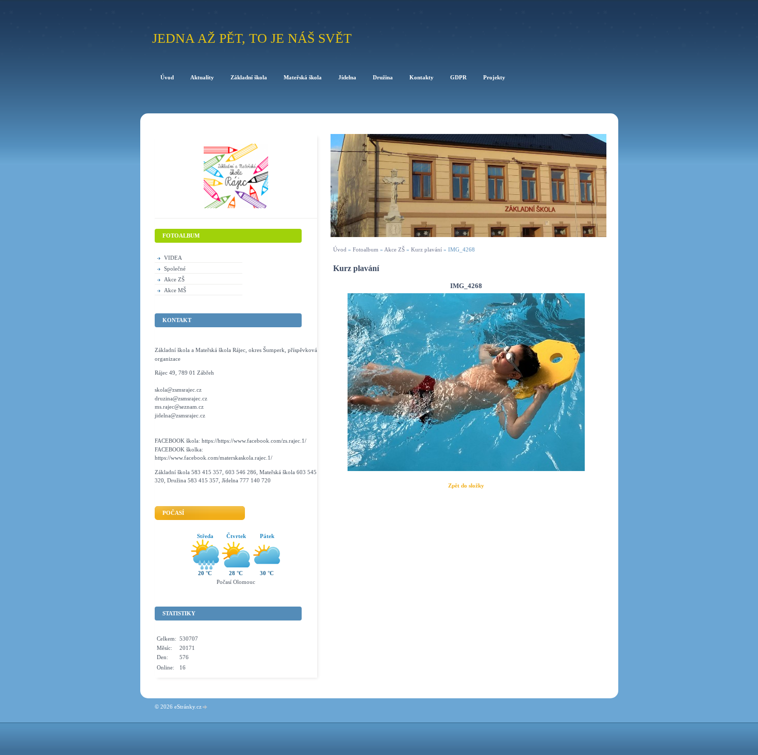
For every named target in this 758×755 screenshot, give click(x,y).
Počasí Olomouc (236, 582)
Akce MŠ (175, 290)
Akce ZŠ (394, 249)
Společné (175, 268)
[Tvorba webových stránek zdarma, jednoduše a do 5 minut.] (205, 707)
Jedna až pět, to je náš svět (252, 38)
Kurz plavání (426, 249)
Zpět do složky (466, 485)
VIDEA (173, 258)
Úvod (340, 249)
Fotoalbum (365, 249)
